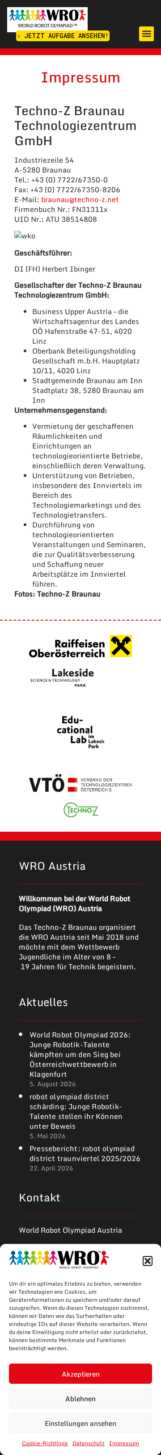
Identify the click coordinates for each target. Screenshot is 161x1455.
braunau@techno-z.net (80, 199)
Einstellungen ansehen (80, 1423)
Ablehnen (80, 1398)
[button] (147, 1260)
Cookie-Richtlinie (45, 1443)
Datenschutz (88, 1443)
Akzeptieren (81, 1374)
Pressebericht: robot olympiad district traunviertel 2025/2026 (85, 1153)
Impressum (124, 1443)
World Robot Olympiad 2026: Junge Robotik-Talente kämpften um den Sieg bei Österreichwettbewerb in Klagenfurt (80, 1054)
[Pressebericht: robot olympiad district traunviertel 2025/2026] (20, 1148)
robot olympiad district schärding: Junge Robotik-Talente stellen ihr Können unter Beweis (76, 1111)
